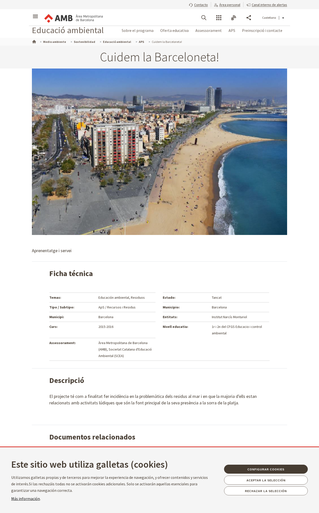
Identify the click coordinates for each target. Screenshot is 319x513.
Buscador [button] (203, 17)
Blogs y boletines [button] (233, 17)
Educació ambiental (68, 30)
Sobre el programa (138, 30)
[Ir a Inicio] (33, 41)
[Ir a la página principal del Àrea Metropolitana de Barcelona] (73, 17)
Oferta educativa (174, 30)
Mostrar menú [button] (35, 13)
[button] (198, 4)
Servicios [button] (218, 17)
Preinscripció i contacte (262, 30)
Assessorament (208, 30)
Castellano (269, 17)
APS (232, 30)
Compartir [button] (248, 17)
